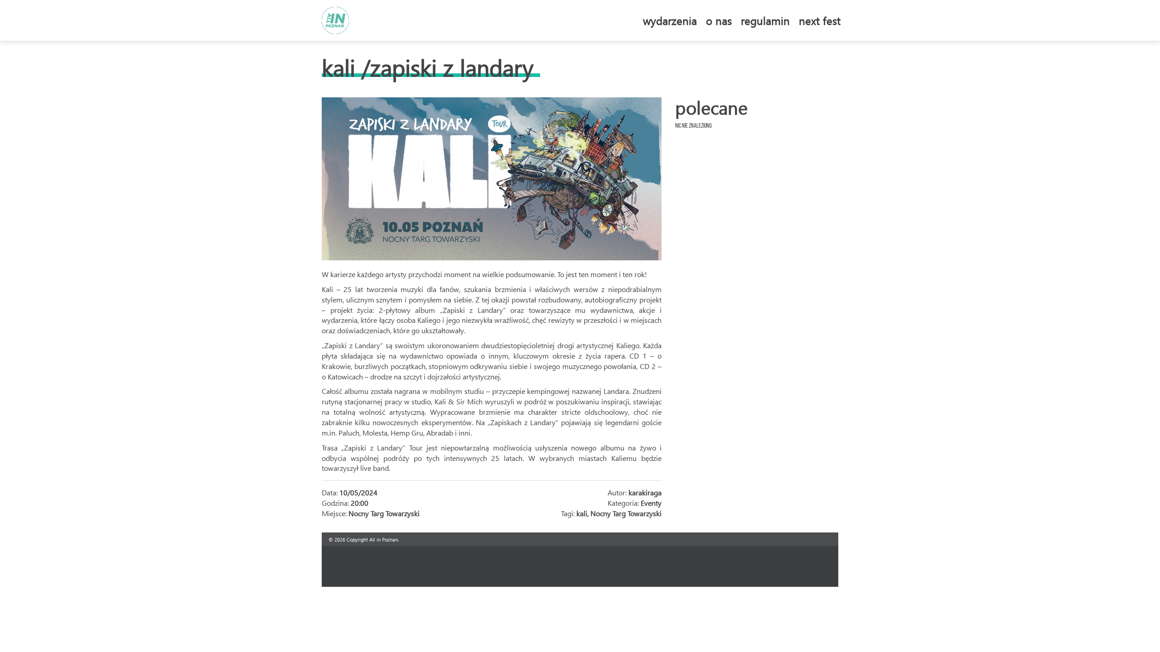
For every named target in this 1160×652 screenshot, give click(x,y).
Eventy (651, 503)
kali (581, 513)
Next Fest (820, 20)
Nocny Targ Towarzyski (626, 513)
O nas (719, 20)
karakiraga (645, 492)
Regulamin (765, 20)
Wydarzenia (670, 20)
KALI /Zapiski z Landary (427, 67)
